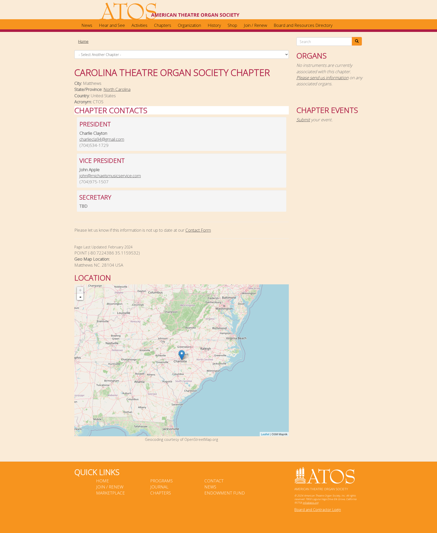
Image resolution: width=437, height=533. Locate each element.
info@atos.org (310, 502)
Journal (159, 487)
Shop (232, 25)
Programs (161, 481)
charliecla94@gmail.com (101, 139)
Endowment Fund (224, 493)
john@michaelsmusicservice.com (110, 176)
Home (83, 41)
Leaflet (265, 434)
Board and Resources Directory (303, 25)
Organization (189, 25)
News (86, 25)
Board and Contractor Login (317, 509)
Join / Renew (255, 25)
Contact (214, 481)
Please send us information (322, 78)
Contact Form (198, 230)
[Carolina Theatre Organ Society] (182, 355)
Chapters (162, 25)
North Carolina (116, 89)
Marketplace (110, 493)
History (214, 25)
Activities (139, 25)
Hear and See (112, 25)
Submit (303, 120)
